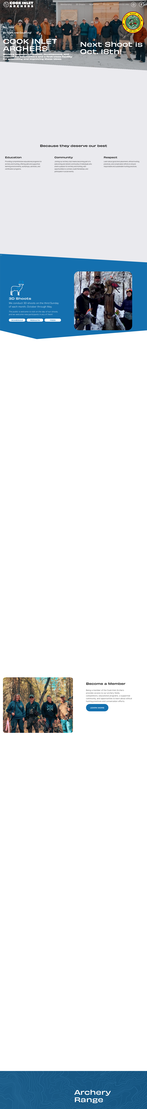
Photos (106, 4)
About (54, 4)
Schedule (17, 320)
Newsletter (94, 4)
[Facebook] (141, 4)
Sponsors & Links (121, 4)
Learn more (97, 708)
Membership (66, 4)
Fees (53, 320)
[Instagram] (133, 4)
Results (35, 320)
